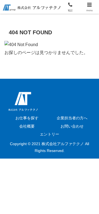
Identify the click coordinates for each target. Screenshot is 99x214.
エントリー (49, 134)
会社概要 (27, 126)
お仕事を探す (26, 118)
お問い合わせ (72, 126)
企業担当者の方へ (72, 118)
